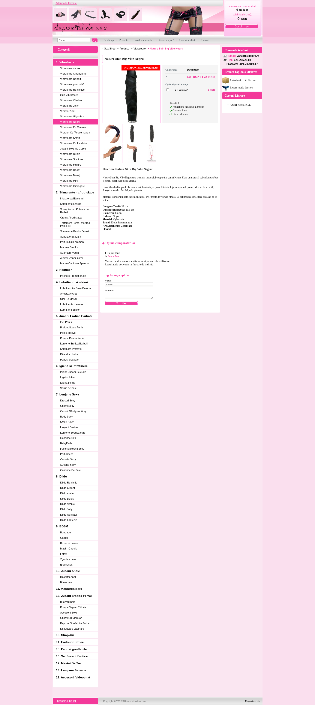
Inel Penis (66, 322)
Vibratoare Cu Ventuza (73, 127)
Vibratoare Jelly (69, 105)
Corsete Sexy (68, 459)
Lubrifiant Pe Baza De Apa (75, 288)
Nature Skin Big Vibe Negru (166, 48)
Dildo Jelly (66, 509)
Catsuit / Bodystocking (73, 411)
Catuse (64, 537)
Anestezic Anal (68, 293)
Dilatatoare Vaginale (72, 628)
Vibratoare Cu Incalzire (73, 143)
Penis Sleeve (68, 332)
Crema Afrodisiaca (71, 217)
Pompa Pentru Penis (72, 338)
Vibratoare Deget (70, 170)
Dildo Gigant (67, 487)
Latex (63, 553)
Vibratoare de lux (70, 68)
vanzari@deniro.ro (248, 55)
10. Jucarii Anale (68, 571)
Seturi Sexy (67, 422)
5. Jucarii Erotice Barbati (74, 316)
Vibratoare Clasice (71, 100)
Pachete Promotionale (73, 275)
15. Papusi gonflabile (71, 649)
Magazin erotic (252, 701)
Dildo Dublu (67, 498)
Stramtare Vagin (69, 252)
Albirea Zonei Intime (72, 258)
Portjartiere (66, 454)
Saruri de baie (68, 388)
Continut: (109, 290)
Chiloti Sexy (67, 405)
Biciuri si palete (69, 543)
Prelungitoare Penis (71, 327)
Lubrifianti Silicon (70, 309)
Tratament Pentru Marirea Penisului (75, 225)
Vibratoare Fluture (70, 164)
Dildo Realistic (68, 482)
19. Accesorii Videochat (73, 677)
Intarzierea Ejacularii (72, 198)
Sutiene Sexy (68, 464)
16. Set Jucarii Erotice (72, 656)
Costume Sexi (68, 438)
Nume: (108, 280)
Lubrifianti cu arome (71, 304)
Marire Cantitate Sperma (74, 263)
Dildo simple (67, 504)
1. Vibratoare (65, 62)
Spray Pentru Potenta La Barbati (74, 211)
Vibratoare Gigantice (72, 116)
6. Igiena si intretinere (72, 366)
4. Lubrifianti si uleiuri (72, 282)
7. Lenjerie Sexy (67, 394)
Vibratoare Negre (70, 121)
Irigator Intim (67, 377)
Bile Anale (66, 582)
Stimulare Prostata (71, 348)
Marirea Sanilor (69, 247)
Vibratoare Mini (69, 180)
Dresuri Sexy (67, 400)
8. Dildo (61, 476)
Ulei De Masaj (68, 299)
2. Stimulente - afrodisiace (75, 192)
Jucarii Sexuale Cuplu (73, 148)
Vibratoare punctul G (72, 84)
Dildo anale (67, 493)
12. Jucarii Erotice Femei (74, 595)
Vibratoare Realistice (72, 89)
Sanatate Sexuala (70, 236)
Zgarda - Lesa (68, 559)
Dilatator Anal (68, 577)
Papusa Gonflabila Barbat (75, 623)
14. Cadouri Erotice (70, 642)
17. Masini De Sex (69, 663)
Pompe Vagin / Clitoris (73, 607)
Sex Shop (110, 48)
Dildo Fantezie (68, 520)
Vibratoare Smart (70, 137)
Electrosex (66, 564)
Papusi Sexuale (69, 359)
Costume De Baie (70, 470)
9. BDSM (62, 526)
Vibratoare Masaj (70, 175)
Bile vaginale (67, 601)
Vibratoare (140, 48)
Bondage (65, 532)
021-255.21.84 (242, 59)
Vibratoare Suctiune (71, 159)
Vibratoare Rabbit (70, 79)
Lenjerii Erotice (69, 427)
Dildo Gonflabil (69, 514)
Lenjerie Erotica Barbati (74, 343)
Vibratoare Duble (70, 154)
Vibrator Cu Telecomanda (75, 132)
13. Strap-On (65, 635)
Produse (124, 48)
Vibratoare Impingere (72, 186)
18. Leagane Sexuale (71, 670)
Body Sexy (66, 416)
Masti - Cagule (68, 548)
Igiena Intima (67, 382)
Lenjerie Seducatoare (73, 432)
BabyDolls (66, 443)
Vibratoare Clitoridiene (73, 73)
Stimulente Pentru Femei (74, 231)
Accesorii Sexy (68, 612)
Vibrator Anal (67, 111)
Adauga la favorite (66, 3)
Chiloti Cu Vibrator (71, 618)
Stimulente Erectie (70, 203)
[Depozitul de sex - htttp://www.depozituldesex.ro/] (137, 22)
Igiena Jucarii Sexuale (73, 372)
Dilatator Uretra (69, 354)
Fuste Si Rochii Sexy (72, 448)
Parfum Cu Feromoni (72, 242)
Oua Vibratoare (69, 95)
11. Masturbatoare (69, 588)
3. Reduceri (64, 269)
